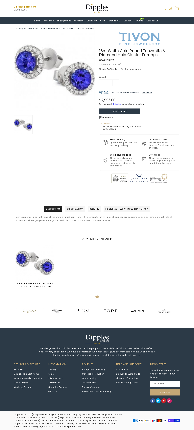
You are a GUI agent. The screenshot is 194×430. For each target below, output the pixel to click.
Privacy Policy (89, 378)
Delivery (52, 369)
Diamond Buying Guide (128, 373)
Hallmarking (54, 382)
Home (19, 28)
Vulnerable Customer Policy (96, 391)
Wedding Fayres (22, 387)
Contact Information (93, 373)
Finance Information (127, 378)
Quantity (104, 77)
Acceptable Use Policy (94, 369)
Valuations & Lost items (26, 373)
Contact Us (122, 369)
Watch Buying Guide (127, 382)
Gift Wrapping (21, 382)
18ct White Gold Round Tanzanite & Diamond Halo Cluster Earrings (35, 285)
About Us (52, 391)
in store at (108, 117)
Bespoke (18, 369)
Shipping (117, 104)
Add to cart (120, 111)
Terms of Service (91, 387)
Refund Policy (89, 382)
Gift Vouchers (55, 378)
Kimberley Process (57, 387)
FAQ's (51, 373)
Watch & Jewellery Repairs (28, 378)
